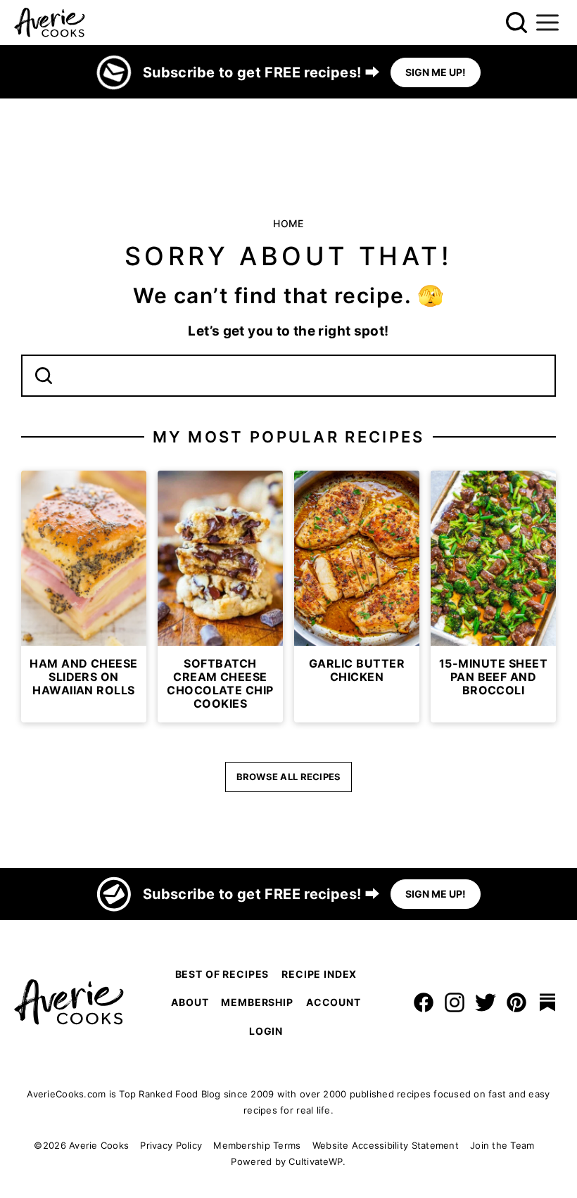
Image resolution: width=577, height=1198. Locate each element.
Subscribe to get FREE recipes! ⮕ (261, 72)
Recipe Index (319, 974)
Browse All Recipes (288, 776)
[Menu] (547, 22)
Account (333, 1002)
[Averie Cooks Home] (49, 22)
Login (266, 1031)
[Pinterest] (516, 1002)
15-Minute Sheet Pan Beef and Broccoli (493, 676)
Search (43, 375)
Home (288, 223)
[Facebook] (423, 1002)
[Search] (516, 22)
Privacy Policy (171, 1145)
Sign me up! (435, 72)
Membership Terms (256, 1145)
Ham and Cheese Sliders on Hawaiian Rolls (84, 676)
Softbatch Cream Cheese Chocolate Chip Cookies (220, 683)
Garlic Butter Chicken (357, 670)
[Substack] (547, 1002)
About (189, 1002)
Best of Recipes (222, 974)
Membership (257, 1002)
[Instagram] (454, 1002)
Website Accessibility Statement (385, 1145)
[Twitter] (485, 1002)
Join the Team (502, 1145)
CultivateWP (315, 1161)
